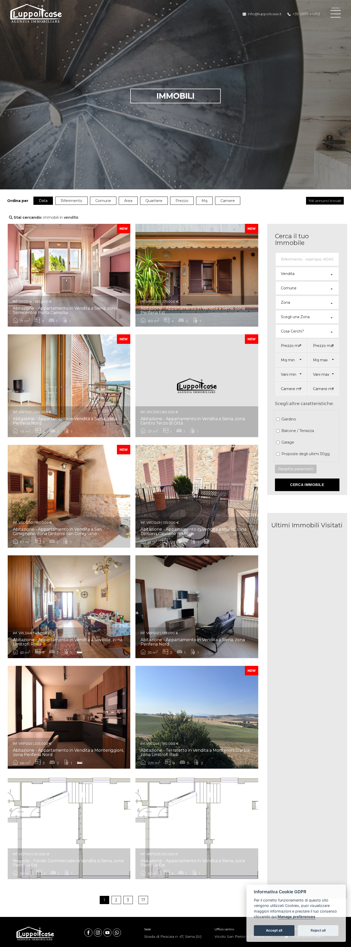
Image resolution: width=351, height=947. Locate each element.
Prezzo (182, 200)
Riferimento (71, 200)
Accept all (274, 930)
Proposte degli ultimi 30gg (305, 454)
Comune (103, 200)
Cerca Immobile (307, 485)
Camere (227, 200)
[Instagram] (98, 932)
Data (43, 200)
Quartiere (153, 200)
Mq (204, 200)
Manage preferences (296, 917)
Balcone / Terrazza (297, 430)
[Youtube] (108, 932)
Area (128, 200)
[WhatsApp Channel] (117, 932)
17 (143, 900)
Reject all (318, 930)
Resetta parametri (295, 468)
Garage (287, 442)
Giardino (288, 419)
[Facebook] (89, 932)
